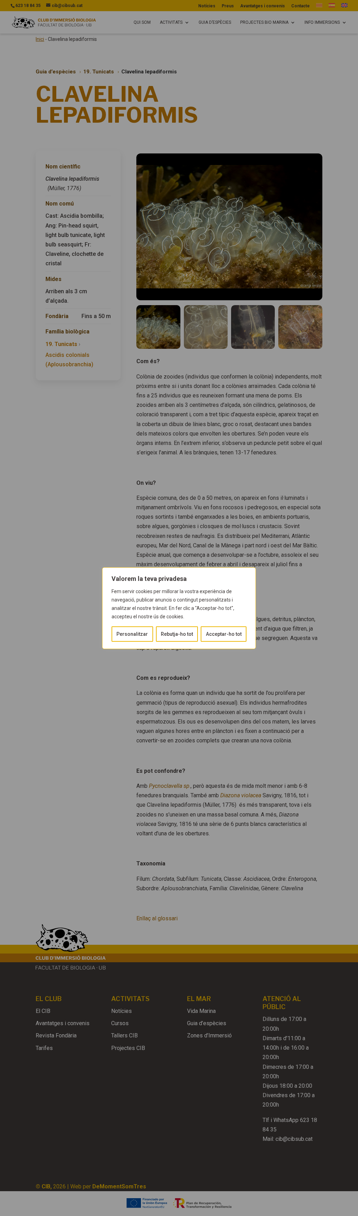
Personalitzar (132, 634)
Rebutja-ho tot (177, 634)
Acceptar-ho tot (224, 634)
